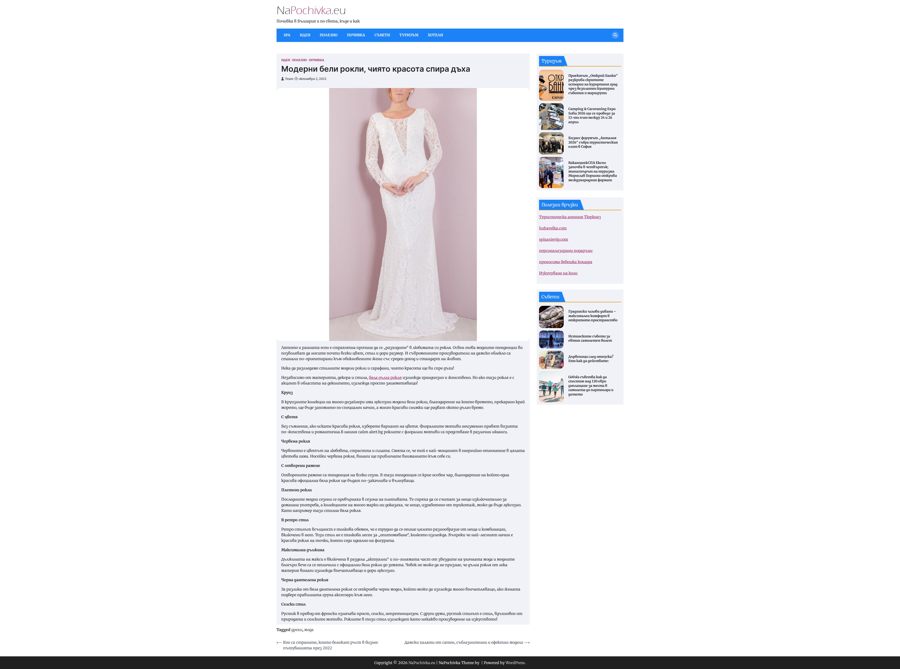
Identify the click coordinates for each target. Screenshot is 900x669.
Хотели (435, 35)
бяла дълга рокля (385, 377)
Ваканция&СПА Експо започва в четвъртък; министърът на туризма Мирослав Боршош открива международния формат (592, 171)
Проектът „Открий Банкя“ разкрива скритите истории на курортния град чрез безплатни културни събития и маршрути (593, 84)
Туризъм (408, 35)
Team (289, 79)
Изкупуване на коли (558, 273)
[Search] (615, 35)
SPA (287, 35)
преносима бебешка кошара (565, 261)
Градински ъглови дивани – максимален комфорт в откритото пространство (592, 315)
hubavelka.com (553, 228)
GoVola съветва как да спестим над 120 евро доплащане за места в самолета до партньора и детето (590, 385)
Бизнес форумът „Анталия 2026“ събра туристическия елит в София (593, 142)
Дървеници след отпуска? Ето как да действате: (590, 358)
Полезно (329, 35)
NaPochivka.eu (422, 662)
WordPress (515, 662)
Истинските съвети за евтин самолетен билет (590, 338)
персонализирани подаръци (565, 250)
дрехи (296, 629)
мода (309, 629)
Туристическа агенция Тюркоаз (570, 216)
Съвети (382, 35)
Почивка (356, 35)
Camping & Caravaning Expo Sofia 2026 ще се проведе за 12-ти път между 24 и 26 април (591, 115)
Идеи (305, 35)
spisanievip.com (553, 239)
